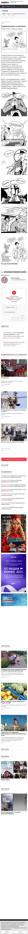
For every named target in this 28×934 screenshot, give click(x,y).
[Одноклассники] (8, 15)
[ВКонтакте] (4, 15)
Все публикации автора (10, 312)
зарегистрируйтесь (10, 334)
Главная (4, 13)
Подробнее (7, 929)
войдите (21, 332)
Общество (23, 272)
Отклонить (20, 931)
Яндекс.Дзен (10, 298)
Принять (7, 931)
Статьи (8, 13)
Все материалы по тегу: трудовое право (14, 459)
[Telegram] (13, 15)
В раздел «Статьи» (10, 307)
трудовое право (16, 272)
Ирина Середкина (15, 278)
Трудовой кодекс (8, 272)
